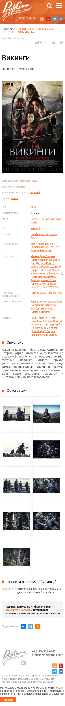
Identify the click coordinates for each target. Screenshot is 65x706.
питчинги (9, 31)
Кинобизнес (26, 31)
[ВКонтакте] (23, 626)
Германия (51, 234)
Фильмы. (20, 38)
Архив (14, 198)
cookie (59, 688)
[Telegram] (30, 626)
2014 (33, 207)
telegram (54, 19)
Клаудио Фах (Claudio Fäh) (46, 293)
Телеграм (26, 610)
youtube (48, 19)
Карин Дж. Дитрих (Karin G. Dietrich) (45, 263)
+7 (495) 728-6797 (44, 651)
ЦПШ (22, 186)
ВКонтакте (11, 610)
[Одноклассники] (37, 626)
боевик (50, 219)
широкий (35, 192)
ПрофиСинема (8, 38)
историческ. (38, 219)
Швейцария (37, 234)
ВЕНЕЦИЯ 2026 (25, 28)
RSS (42, 19)
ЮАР (33, 237)
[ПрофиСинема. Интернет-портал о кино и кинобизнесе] (17, 7)
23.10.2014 (32, 180)
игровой (35, 228)
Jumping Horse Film (42, 247)
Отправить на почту (61, 42)
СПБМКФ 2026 (44, 28)
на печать (53, 42)
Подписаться (27, 18)
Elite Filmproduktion (42, 243)
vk (61, 19)
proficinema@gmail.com (47, 655)
